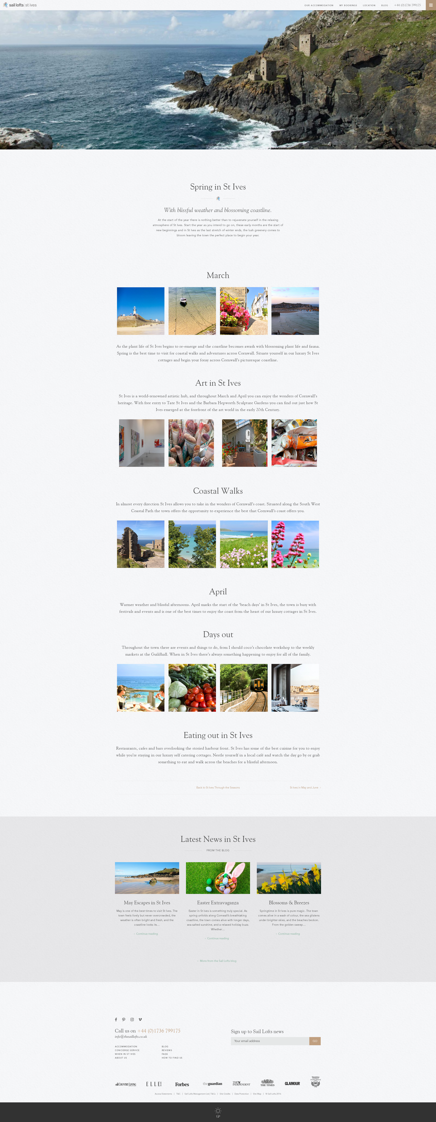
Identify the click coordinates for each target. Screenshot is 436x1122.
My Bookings (348, 5)
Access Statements (163, 1094)
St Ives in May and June (304, 787)
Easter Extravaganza (218, 902)
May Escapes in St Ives (147, 902)
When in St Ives (125, 1054)
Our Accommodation (319, 5)
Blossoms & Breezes (289, 902)
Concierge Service (127, 1050)
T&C (178, 1094)
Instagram (132, 1019)
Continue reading (147, 934)
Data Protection (242, 1094)
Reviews (167, 1050)
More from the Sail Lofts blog (218, 961)
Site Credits (225, 1094)
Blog (384, 5)
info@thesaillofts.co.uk (131, 1037)
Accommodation (126, 1046)
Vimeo (140, 1019)
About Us (121, 1058)
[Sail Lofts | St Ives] (20, 5)
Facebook (116, 1019)
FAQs (165, 1054)
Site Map (257, 1094)
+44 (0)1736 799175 (407, 5)
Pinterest (124, 1019)
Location (369, 5)
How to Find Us (172, 1058)
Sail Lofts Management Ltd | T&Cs (200, 1094)
